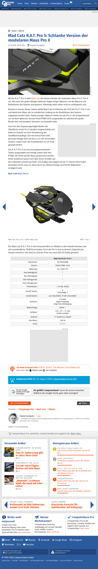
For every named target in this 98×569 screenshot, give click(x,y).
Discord (19, 540)
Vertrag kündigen (52, 560)
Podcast (6, 9)
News (14, 31)
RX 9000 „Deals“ (46, 9)
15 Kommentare (20, 403)
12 (19, 471)
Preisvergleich (56, 3)
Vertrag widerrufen (37, 560)
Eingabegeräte (26, 409)
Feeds (7, 540)
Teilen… (84, 403)
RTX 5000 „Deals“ (31, 9)
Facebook (45, 540)
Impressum (6, 560)
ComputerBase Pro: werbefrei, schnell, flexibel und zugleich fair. (46, 433)
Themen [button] (34, 3)
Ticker (19, 3)
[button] (96, 3)
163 (19, 489)
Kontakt (15, 560)
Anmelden (87, 3)
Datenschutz (78, 560)
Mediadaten (24, 560)
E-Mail (38, 416)
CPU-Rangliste (91, 9)
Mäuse (21, 31)
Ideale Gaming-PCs (62, 9)
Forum (66, 3)
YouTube (30, 544)
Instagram (77, 540)
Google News (61, 540)
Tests (26, 3)
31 (19, 458)
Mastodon (9, 544)
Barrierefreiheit (66, 560)
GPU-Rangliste (77, 9)
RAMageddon (17, 9)
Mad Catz (35, 98)
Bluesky (31, 540)
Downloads (43, 3)
